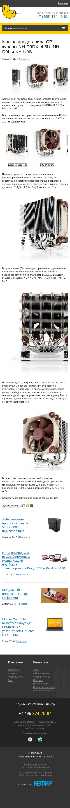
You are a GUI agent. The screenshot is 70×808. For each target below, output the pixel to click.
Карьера (12, 673)
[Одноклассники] (28, 505)
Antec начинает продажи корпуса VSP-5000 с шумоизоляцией (15, 525)
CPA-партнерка (41, 673)
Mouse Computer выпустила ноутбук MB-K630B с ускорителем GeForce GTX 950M (18, 627)
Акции (36, 670)
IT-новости (23, 59)
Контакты (63, 3)
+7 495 (35, 713)
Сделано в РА (25, 784)
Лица (10, 680)
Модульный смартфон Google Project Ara (15, 594)
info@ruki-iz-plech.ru (35, 728)
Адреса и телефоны (24, 722)
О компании (14, 670)
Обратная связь (47, 722)
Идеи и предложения (44, 687)
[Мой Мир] (31, 505)
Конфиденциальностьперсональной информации (35, 765)
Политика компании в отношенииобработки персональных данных (35, 773)
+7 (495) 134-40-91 (52, 17)
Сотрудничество (41, 677)
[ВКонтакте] (24, 505)
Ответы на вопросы (43, 690)
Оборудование (15, 677)
